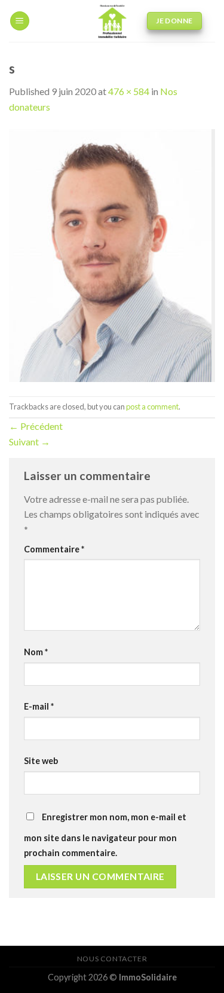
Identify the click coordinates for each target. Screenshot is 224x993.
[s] (112, 253)
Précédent (36, 426)
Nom (36, 652)
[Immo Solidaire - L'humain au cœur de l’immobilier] (112, 21)
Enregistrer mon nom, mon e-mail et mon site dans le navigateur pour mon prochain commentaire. (105, 835)
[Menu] (19, 21)
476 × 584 (128, 91)
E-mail (39, 706)
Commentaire (54, 549)
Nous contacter (112, 958)
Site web (41, 761)
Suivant (29, 441)
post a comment (152, 406)
